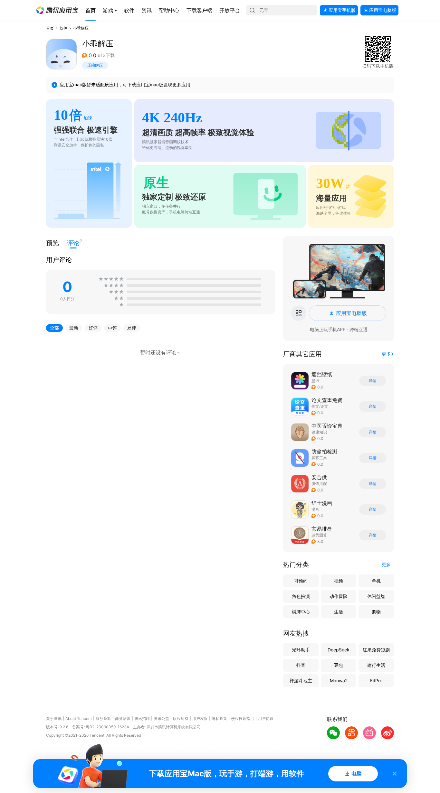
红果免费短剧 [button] (376, 649)
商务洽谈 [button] (122, 718)
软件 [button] (63, 28)
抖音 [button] (300, 665)
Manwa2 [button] (339, 680)
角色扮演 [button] (301, 596)
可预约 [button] (301, 580)
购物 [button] (376, 611)
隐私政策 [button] (219, 718)
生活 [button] (338, 611)
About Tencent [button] (78, 718)
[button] (57, 10)
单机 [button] (376, 580)
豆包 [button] (338, 665)
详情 (373, 380)
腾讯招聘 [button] (142, 718)
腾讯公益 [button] (161, 718)
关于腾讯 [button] (54, 718)
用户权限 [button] (200, 718)
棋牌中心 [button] (301, 611)
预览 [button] (52, 243)
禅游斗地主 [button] (301, 680)
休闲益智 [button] (376, 596)
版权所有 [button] (180, 718)
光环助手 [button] (301, 649)
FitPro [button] (376, 680)
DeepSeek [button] (338, 649)
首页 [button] (50, 28)
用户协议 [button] (265, 718)
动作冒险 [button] (339, 596)
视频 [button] (338, 580)
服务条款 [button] (103, 718)
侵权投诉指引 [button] (242, 718)
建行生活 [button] (376, 665)
